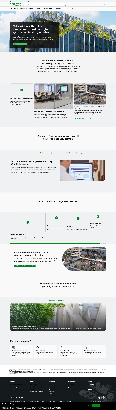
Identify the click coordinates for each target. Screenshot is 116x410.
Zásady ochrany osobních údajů (18, 398)
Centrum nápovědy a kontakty (36, 379)
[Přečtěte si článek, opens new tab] (20, 47)
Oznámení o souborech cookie (36, 398)
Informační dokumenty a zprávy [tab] (55, 293)
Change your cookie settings (84, 405)
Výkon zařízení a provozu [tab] (57, 149)
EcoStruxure (71, 379)
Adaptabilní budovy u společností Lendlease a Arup (45, 320)
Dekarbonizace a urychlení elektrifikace (20, 320)
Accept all (96, 405)
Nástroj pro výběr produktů (16, 382)
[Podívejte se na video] (33, 47)
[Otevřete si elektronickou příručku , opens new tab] (68, 118)
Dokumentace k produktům (16, 379)
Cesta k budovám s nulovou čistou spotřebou (92, 320)
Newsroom (51, 386)
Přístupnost (51, 384)
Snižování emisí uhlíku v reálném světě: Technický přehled (70, 320)
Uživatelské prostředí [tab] (71, 149)
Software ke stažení (14, 380)
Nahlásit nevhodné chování (55, 382)
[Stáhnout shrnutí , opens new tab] (39, 120)
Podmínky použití (51, 398)
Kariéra (50, 379)
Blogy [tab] (66, 293)
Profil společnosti (53, 380)
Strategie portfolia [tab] (83, 149)
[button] (25, 259)
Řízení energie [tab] (45, 149)
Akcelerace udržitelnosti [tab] (34, 149)
